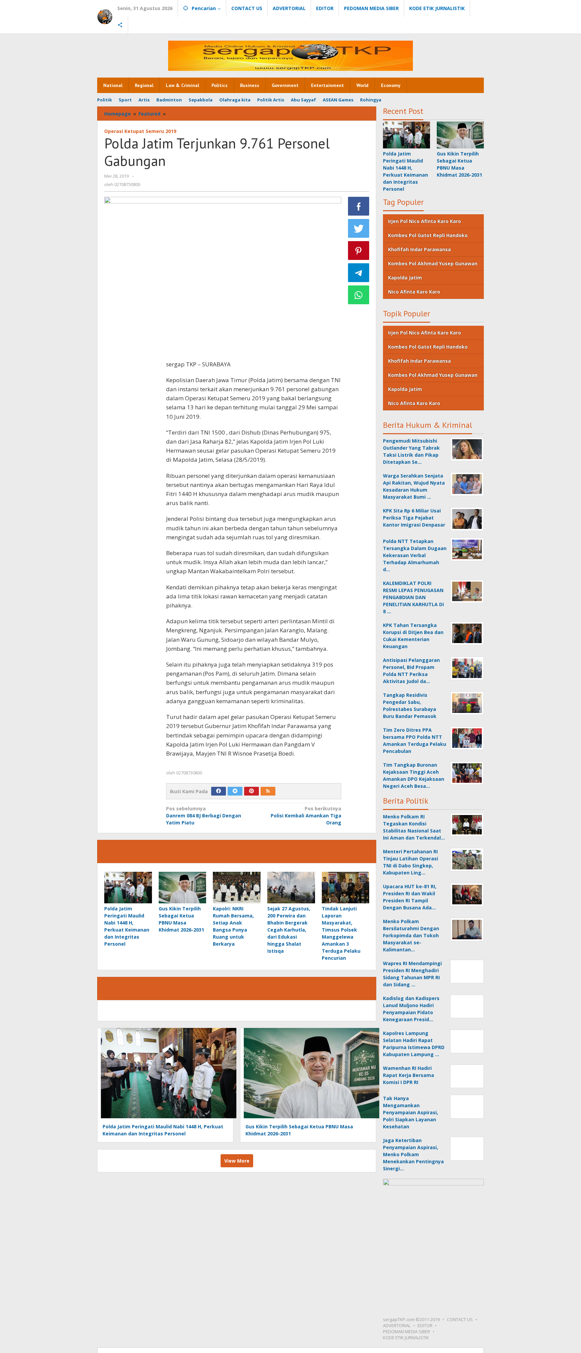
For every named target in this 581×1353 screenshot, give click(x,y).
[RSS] (268, 791)
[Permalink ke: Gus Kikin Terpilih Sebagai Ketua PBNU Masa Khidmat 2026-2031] (182, 887)
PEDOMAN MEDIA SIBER (406, 1331)
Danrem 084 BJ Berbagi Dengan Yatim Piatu (203, 815)
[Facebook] (218, 791)
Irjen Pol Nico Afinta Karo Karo (424, 221)
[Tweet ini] (359, 228)
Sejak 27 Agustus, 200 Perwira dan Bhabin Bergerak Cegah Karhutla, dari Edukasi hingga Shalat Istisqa (288, 929)
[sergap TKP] (104, 16)
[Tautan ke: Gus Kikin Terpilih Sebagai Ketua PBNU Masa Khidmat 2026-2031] (460, 135)
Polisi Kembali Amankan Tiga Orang (306, 815)
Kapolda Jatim (405, 277)
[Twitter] (235, 791)
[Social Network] (120, 25)
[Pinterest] (251, 791)
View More (236, 1161)
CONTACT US (460, 1319)
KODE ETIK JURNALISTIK (406, 1338)
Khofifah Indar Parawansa (419, 249)
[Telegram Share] (359, 272)
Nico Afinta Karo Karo (414, 291)
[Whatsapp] (359, 294)
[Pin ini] (359, 250)
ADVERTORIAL (397, 1325)
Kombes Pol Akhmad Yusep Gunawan (432, 263)
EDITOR (425, 1325)
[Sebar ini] (359, 206)
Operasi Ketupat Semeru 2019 (140, 131)
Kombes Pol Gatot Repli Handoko (428, 235)
